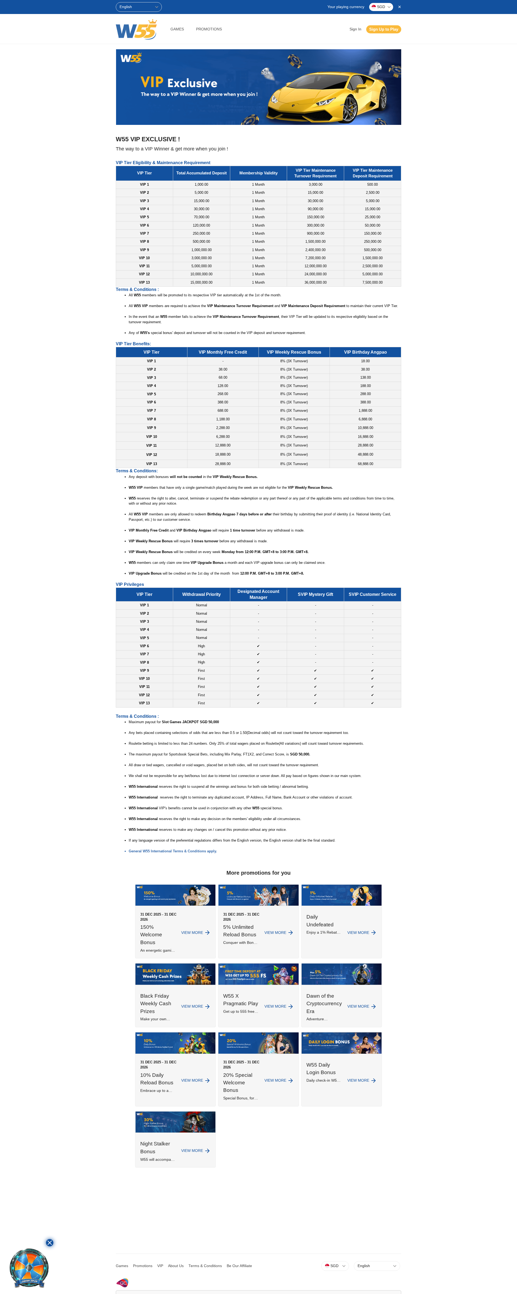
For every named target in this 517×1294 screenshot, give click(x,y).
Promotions (209, 29)
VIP (160, 1266)
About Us (176, 1266)
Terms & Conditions (205, 1266)
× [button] (399, 7)
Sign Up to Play (383, 29)
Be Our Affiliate (239, 1266)
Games (177, 29)
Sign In (355, 29)
